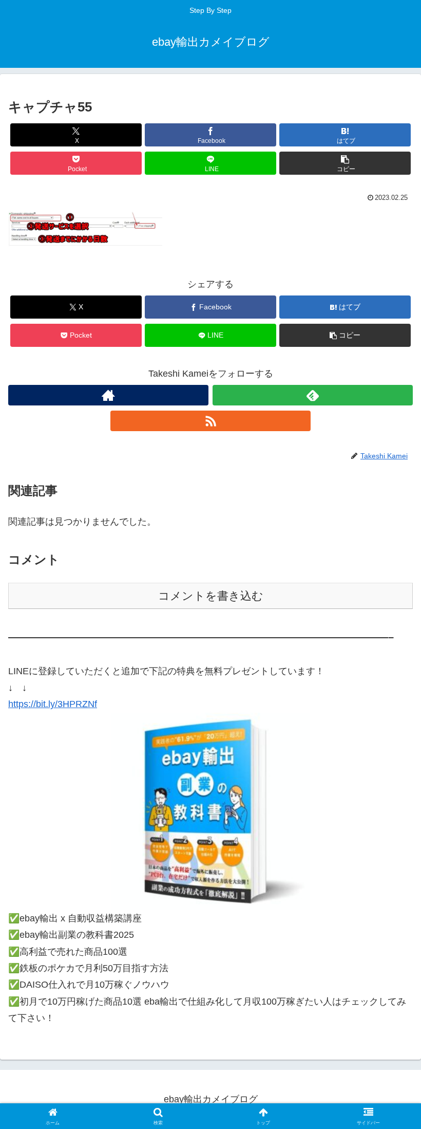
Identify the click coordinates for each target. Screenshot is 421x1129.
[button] (345, 163)
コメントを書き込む (210, 595)
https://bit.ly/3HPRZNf (52, 704)
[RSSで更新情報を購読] (210, 421)
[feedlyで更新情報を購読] (313, 395)
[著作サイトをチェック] (108, 395)
